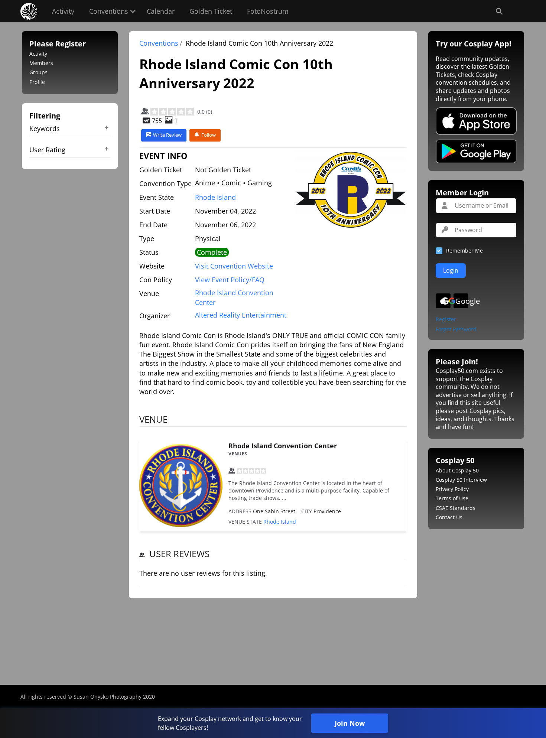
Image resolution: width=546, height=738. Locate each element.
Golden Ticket (210, 11)
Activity (63, 11)
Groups (38, 72)
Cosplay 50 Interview (461, 479)
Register (446, 319)
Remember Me (464, 250)
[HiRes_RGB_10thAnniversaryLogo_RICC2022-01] (350, 190)
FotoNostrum (268, 11)
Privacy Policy (452, 488)
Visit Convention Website (234, 265)
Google (461, 301)
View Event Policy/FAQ (229, 279)
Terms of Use (452, 498)
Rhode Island (215, 197)
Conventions (108, 11)
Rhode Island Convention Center (282, 445)
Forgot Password (456, 329)
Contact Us (449, 517)
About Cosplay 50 (457, 470)
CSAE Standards (455, 507)
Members (41, 62)
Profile (37, 81)
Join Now (350, 723)
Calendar (161, 11)
